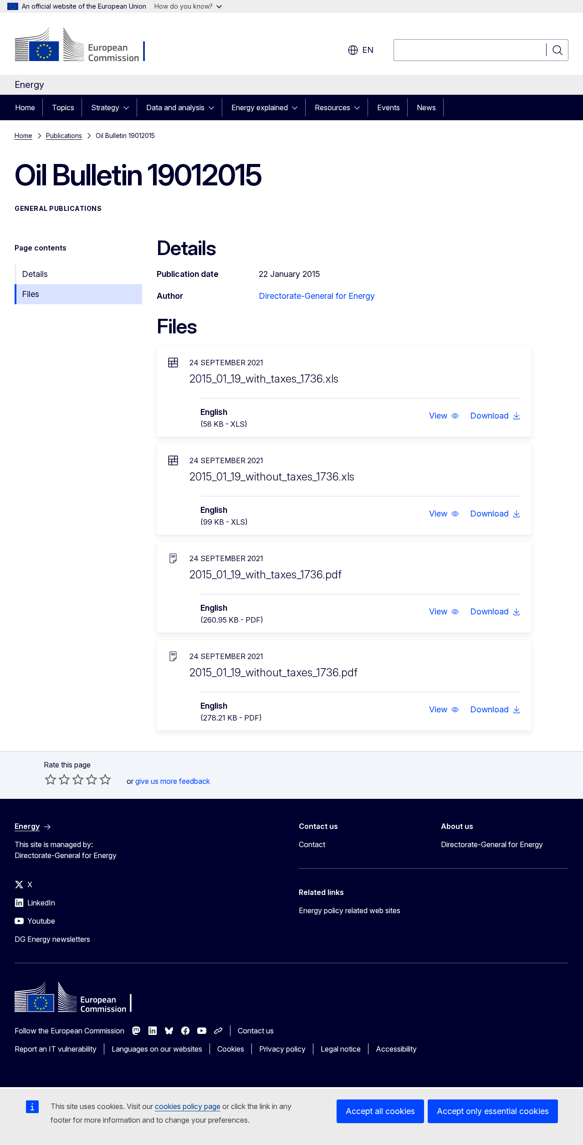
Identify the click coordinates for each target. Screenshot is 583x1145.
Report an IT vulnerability (56, 1048)
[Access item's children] (129, 107)
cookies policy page (187, 1106)
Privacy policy (282, 1048)
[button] (444, 415)
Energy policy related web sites (349, 910)
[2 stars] (57, 779)
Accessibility (396, 1048)
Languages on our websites (157, 1048)
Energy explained (259, 107)
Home (25, 107)
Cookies (230, 1048)
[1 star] (50, 779)
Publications (64, 135)
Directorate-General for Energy (317, 296)
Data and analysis (175, 107)
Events (388, 107)
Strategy (105, 107)
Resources (332, 107)
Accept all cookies (380, 1111)
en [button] (367, 50)
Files (30, 294)
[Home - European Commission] (88, 45)
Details (35, 274)
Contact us (256, 1030)
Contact (312, 844)
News (426, 107)
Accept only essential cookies (493, 1111)
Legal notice (341, 1048)
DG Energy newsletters (52, 939)
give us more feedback (172, 781)
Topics (63, 107)
